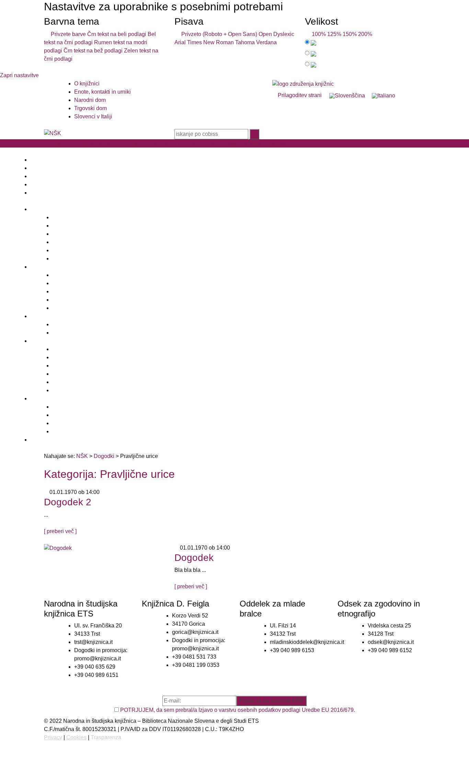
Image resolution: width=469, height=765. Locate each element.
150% (350, 34)
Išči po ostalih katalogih (237, 143)
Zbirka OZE (66, 349)
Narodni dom (90, 100)
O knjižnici (87, 83)
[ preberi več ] (60, 531)
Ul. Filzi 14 (283, 625)
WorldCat (63, 431)
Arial (180, 42)
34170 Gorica (188, 624)
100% (317, 34)
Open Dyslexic (276, 34)
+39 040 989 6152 (390, 650)
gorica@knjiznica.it (195, 632)
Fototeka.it (65, 390)
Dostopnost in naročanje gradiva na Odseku (105, 357)
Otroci (59, 324)
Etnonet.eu (65, 382)
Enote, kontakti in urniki (102, 92)
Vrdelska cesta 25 (389, 625)
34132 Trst (283, 634)
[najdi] (254, 134)
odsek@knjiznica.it (391, 642)
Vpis (57, 217)
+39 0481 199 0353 (195, 665)
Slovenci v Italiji (93, 116)
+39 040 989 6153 (292, 650)
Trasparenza (106, 737)
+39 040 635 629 (94, 667)
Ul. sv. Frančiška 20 (98, 625)
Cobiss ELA (66, 275)
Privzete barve (67, 34)
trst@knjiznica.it (93, 642)
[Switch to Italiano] (383, 96)
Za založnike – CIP (75, 258)
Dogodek (194, 557)
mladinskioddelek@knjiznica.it (307, 642)
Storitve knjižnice (64, 143)
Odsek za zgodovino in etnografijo (167, 143)
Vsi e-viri (62, 308)
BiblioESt (63, 407)
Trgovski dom (90, 108)
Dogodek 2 (67, 502)
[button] (234, 152)
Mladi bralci (112, 143)
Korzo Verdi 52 (190, 616)
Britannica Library (73, 300)
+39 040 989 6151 (96, 675)
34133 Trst (87, 634)
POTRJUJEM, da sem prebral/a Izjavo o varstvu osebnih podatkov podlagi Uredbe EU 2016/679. (237, 710)
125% (334, 34)
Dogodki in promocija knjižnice (89, 250)
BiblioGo (62, 415)
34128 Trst (380, 634)
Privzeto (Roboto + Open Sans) (218, 34)
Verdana (266, 42)
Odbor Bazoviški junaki (80, 374)
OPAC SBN (66, 423)
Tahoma (245, 42)
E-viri (91, 143)
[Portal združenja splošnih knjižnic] (303, 83)
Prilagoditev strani (299, 95)
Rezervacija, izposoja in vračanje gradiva (102, 234)
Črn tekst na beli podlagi (116, 34)
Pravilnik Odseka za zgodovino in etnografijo (106, 365)
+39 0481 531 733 (194, 657)
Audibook (64, 291)
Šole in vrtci (66, 333)
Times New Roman (210, 42)
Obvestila (277, 143)
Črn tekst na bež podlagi (93, 51)
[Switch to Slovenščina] (347, 96)
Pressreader (67, 283)
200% (365, 34)
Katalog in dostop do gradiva (87, 225)
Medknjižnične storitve (79, 242)
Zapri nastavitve (19, 75)
